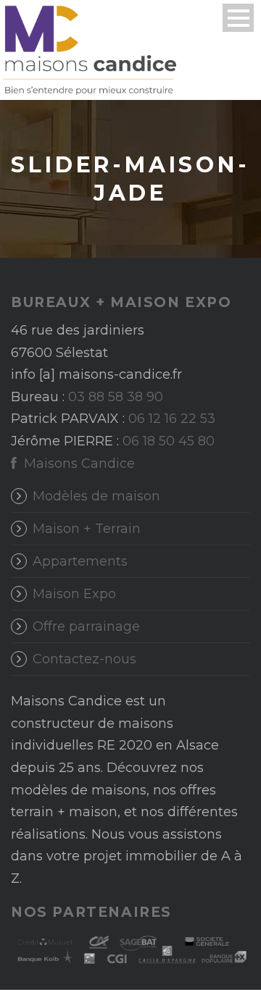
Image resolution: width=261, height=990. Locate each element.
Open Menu (238, 18)
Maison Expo (74, 594)
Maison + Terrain (87, 529)
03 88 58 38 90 (115, 397)
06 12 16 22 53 (171, 419)
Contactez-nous (84, 659)
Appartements (80, 561)
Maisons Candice (77, 463)
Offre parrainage (86, 626)
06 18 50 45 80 (169, 441)
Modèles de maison (96, 496)
